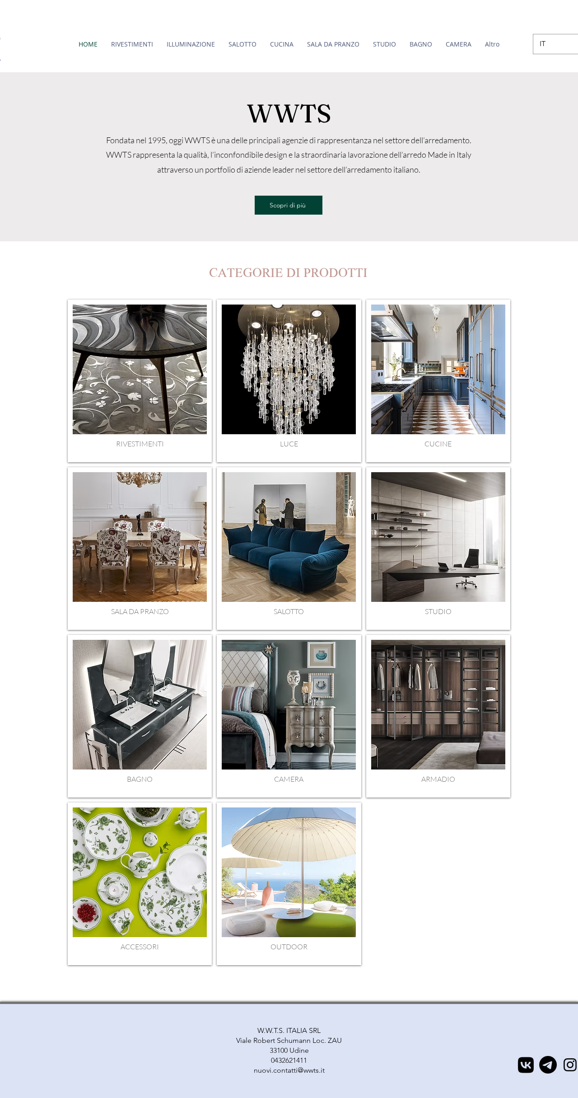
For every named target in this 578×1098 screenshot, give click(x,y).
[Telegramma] (548, 1065)
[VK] (526, 1065)
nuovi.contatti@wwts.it (289, 1070)
